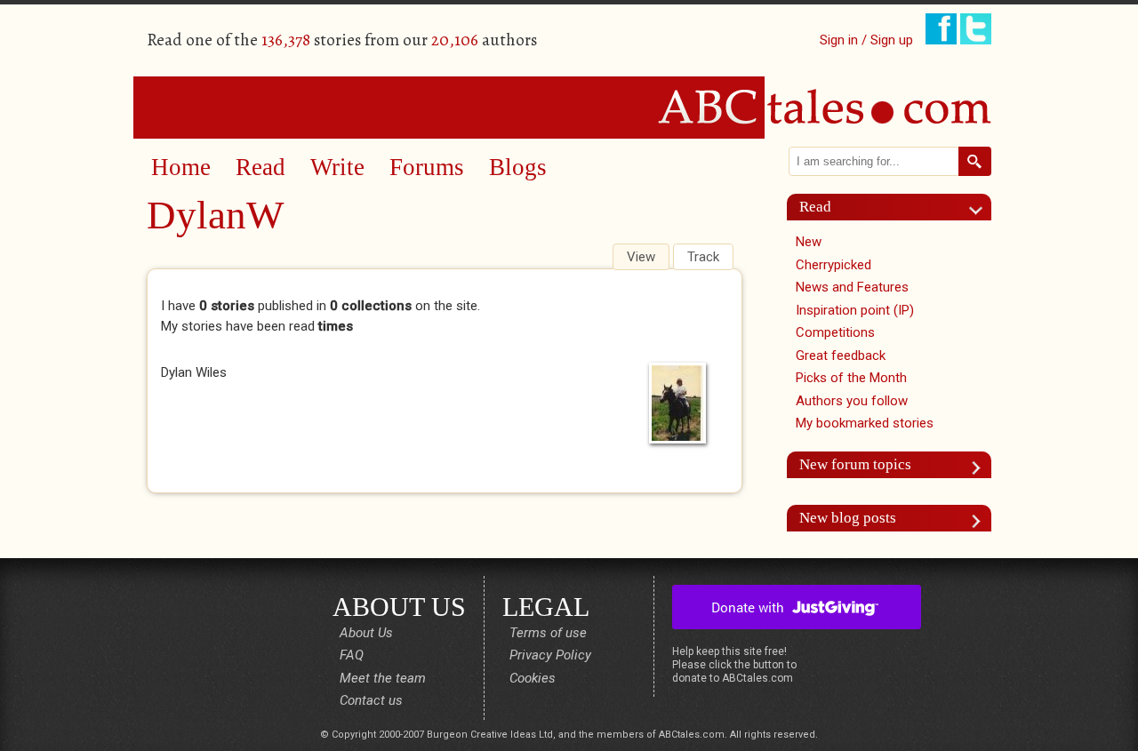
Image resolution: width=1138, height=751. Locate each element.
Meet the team (383, 678)
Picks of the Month (851, 378)
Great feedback (841, 356)
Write (337, 167)
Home (181, 167)
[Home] (569, 106)
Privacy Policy (550, 655)
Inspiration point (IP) (855, 310)
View (648, 257)
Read (260, 167)
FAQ (352, 655)
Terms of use (548, 633)
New (808, 242)
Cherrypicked (833, 265)
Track (703, 257)
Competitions (835, 332)
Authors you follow (852, 401)
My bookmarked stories (865, 423)
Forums (426, 167)
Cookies (532, 678)
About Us (366, 633)
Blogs (518, 167)
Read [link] (815, 206)
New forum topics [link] (855, 464)
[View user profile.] (682, 403)
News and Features (852, 287)
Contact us (371, 700)
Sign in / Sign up (866, 40)
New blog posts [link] (847, 517)
